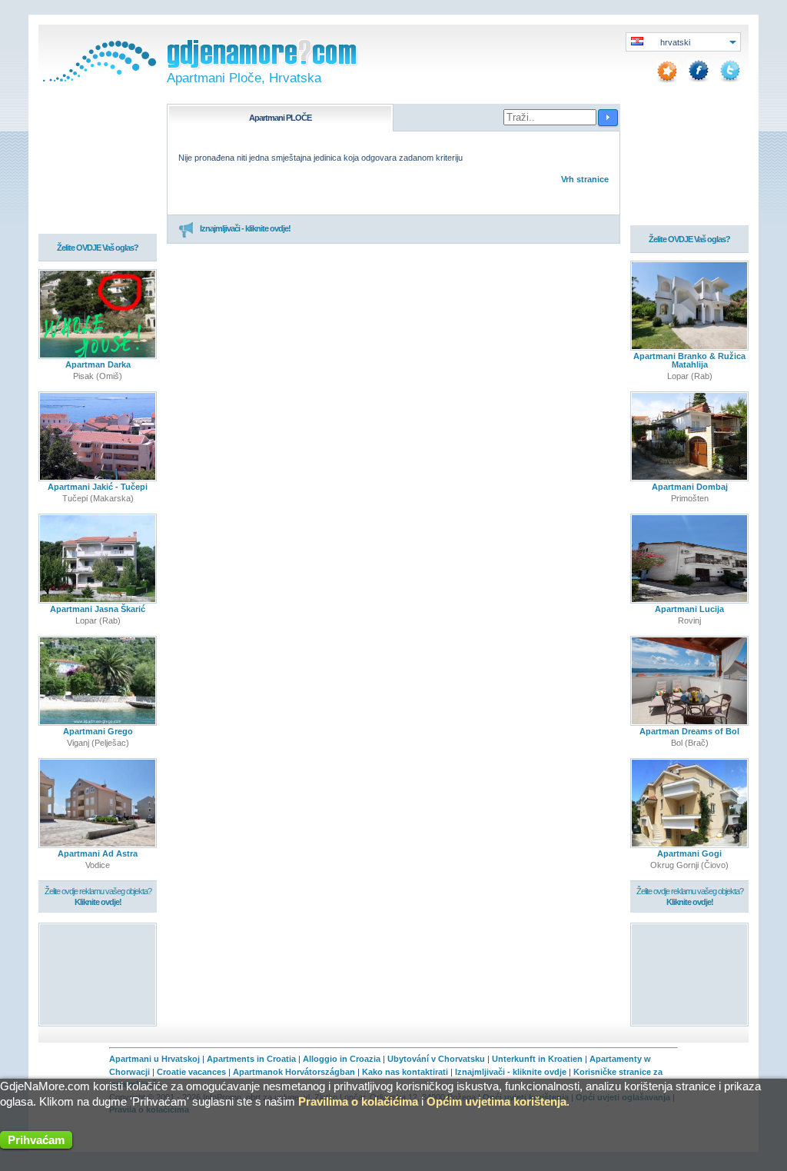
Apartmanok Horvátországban (294, 1071)
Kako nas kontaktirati (405, 1071)
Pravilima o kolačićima (358, 1101)
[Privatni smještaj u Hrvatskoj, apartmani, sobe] (97, 78)
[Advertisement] (98, 974)
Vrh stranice (585, 179)
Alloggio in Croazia (341, 1058)
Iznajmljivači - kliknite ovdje (510, 1071)
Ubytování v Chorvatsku (436, 1058)
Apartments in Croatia (251, 1058)
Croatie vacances (191, 1071)
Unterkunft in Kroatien (537, 1058)
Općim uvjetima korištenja (496, 1101)
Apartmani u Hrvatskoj (154, 1058)
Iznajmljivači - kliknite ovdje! (245, 228)
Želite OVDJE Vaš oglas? (97, 247)
